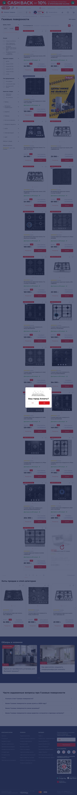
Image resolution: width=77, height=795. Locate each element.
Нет (33, 403)
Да (44, 403)
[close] (50, 389)
